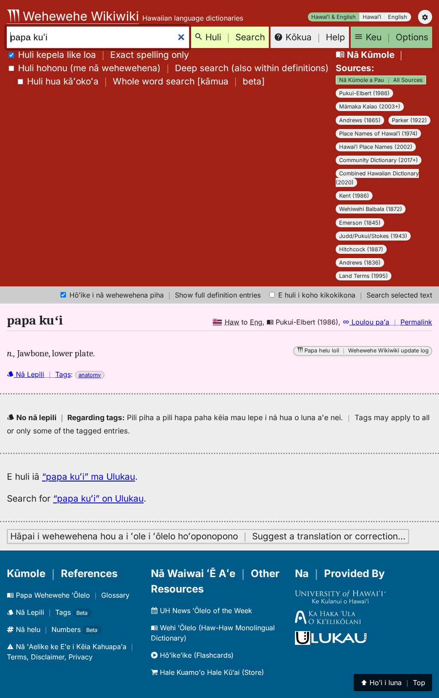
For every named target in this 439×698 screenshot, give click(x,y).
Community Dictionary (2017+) (378, 160)
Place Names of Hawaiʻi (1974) (378, 133)
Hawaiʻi (372, 17)
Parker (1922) (409, 120)
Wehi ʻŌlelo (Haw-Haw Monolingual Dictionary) (213, 632)
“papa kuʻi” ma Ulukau (88, 476)
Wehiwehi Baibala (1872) (370, 209)
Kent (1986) (354, 196)
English (397, 17)
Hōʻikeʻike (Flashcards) (196, 655)
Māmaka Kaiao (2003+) (369, 106)
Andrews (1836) (360, 262)
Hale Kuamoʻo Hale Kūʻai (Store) (211, 672)
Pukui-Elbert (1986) (364, 93)
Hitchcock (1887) (361, 249)
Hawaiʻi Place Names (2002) (375, 147)
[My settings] (425, 17)
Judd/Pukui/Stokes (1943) (373, 236)
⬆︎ (393, 682)
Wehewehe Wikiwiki (79, 16)
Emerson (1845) (360, 223)
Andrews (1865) (360, 120)
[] (146, 81)
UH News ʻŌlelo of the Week (205, 610)
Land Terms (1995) (363, 276)
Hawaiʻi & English (333, 17)
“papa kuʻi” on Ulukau (98, 498)
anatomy (89, 375)
